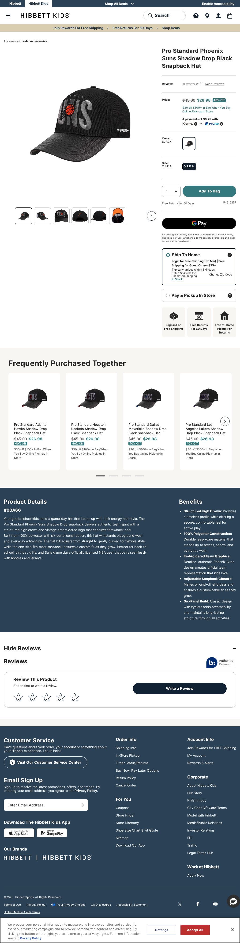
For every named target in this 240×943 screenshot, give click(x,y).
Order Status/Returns (132, 763)
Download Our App (130, 845)
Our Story (194, 793)
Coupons (122, 808)
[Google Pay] (199, 223)
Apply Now (195, 875)
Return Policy (126, 778)
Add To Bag (209, 191)
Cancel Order (126, 785)
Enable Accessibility (218, 4)
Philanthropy (196, 800)
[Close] (232, 930)
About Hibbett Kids (201, 785)
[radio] (188, 143)
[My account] (218, 15)
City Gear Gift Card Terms (207, 808)
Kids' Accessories (34, 41)
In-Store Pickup (128, 755)
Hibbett (15, 3)
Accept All (195, 930)
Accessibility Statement (131, 904)
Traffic (192, 845)
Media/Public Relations (204, 823)
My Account (196, 755)
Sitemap (122, 838)
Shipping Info (126, 748)
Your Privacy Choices (71, 904)
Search (162, 15)
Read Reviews (214, 84)
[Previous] (8, 216)
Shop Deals (171, 28)
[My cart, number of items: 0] (229, 15)
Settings (161, 930)
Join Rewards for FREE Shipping (211, 748)
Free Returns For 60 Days (132, 28)
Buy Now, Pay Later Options (137, 770)
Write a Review (180, 688)
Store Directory (127, 823)
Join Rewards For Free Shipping (78, 28)
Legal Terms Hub (200, 853)
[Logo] (41, 15)
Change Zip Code (220, 274)
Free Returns (170, 203)
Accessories (12, 41)
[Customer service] (196, 15)
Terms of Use (174, 237)
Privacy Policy (225, 234)
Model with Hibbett (201, 815)
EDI (189, 838)
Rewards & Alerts (200, 763)
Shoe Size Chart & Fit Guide (137, 830)
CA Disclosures (101, 904)
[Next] (151, 216)
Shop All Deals (116, 4)
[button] (233, 901)
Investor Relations (200, 830)
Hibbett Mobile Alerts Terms (22, 912)
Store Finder (125, 815)
